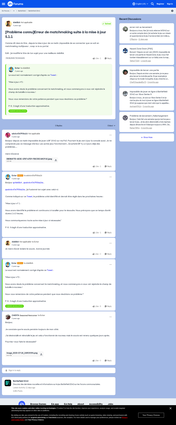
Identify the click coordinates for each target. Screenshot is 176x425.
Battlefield (22, 11)
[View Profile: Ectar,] (11, 69)
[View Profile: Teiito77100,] (125, 50)
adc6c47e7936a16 (20, 133)
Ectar (17, 68)
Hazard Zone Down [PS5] (141, 48)
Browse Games (38, 404)
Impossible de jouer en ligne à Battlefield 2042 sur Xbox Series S (148, 93)
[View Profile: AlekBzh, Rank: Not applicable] (8, 24)
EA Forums (5, 11)
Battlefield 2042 (34, 11)
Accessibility (96, 404)
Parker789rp (135, 128)
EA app (55, 404)
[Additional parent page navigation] (13, 11)
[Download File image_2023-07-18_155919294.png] (41, 354)
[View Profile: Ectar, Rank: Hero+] (7, 177)
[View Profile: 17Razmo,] (125, 29)
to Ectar (35, 242)
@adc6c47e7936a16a (33, 182)
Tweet (53, 75)
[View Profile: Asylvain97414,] (125, 93)
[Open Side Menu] (3, 4)
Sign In (170, 4)
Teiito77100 (134, 61)
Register (160, 4)
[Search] (152, 3)
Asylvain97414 (135, 106)
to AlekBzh (25, 68)
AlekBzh (16, 22)
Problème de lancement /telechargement (149, 116)
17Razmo (133, 39)
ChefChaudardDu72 (138, 82)
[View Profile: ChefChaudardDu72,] (125, 72)
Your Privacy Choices (151, 415)
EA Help (68, 404)
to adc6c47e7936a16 (33, 175)
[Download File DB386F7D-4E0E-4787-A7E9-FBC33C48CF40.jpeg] (55, 160)
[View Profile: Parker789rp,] (125, 117)
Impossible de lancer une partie (144, 70)
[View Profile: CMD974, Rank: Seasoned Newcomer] (7, 316)
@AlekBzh (17, 182)
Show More (148, 137)
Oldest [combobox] (111, 125)
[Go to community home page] (15, 3)
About (80, 404)
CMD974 (15, 315)
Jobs (110, 404)
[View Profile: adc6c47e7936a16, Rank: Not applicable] (7, 135)
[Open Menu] (172, 11)
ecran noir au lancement (141, 27)
